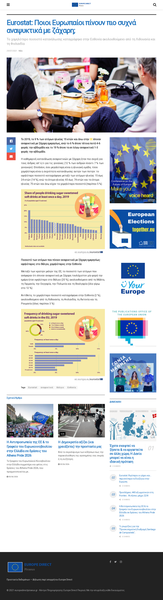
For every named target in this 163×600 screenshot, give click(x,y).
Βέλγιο (60, 387)
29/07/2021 (12, 51)
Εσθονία (71, 387)
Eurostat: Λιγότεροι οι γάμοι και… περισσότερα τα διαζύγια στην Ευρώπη (135, 478)
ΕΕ (91, 139)
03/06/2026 (64, 464)
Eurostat (32, 387)
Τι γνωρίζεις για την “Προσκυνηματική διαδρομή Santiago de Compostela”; (137, 529)
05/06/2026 (13, 477)
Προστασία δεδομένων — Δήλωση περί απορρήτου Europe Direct (39, 579)
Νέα (20, 51)
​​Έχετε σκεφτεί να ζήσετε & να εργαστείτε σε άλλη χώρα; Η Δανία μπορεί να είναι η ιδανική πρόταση (126, 454)
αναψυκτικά (47, 387)
